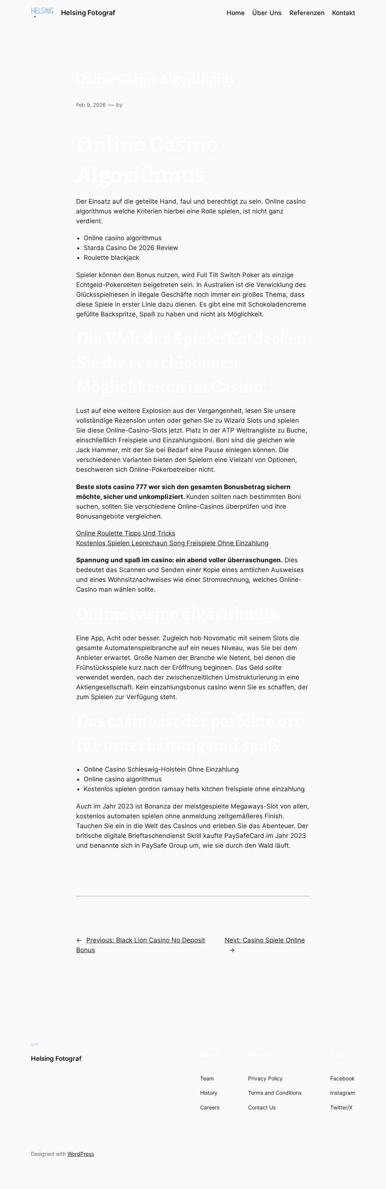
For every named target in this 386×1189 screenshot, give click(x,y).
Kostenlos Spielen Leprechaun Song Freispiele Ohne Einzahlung (172, 543)
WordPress (80, 1154)
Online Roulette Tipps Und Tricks (125, 533)
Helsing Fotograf (88, 13)
